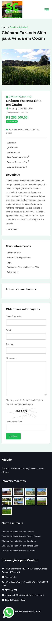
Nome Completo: (13, 316)
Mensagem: (11, 358)
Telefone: (10, 344)
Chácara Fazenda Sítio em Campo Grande (21, 536)
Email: (9, 330)
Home (4, 27)
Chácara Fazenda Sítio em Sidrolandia (19, 541)
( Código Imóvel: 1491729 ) (17, 112)
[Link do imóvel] (7, 492)
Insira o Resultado (14, 421)
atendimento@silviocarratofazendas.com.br (24, 595)
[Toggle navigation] (46, 9)
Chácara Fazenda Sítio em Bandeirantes (20, 546)
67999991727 (11, 590)
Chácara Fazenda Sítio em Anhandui (18, 550)
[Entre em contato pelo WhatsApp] (8, 612)
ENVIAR (13, 436)
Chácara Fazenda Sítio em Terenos (18, 531)
